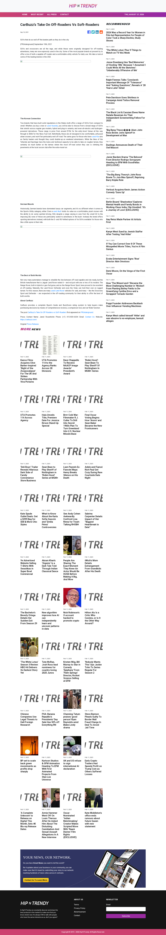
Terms (76, 905)
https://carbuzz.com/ (28, 320)
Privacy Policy (79, 908)
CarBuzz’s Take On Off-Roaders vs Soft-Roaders (47, 312)
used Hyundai (52, 126)
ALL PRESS (52, 14)
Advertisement (80, 912)
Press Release (33, 324)
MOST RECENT (37, 14)
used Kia (95, 137)
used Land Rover (57, 291)
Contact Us (90, 317)
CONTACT (64, 14)
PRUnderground (87, 312)
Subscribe (126, 916)
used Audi (57, 211)
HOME (24, 14)
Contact (77, 915)
